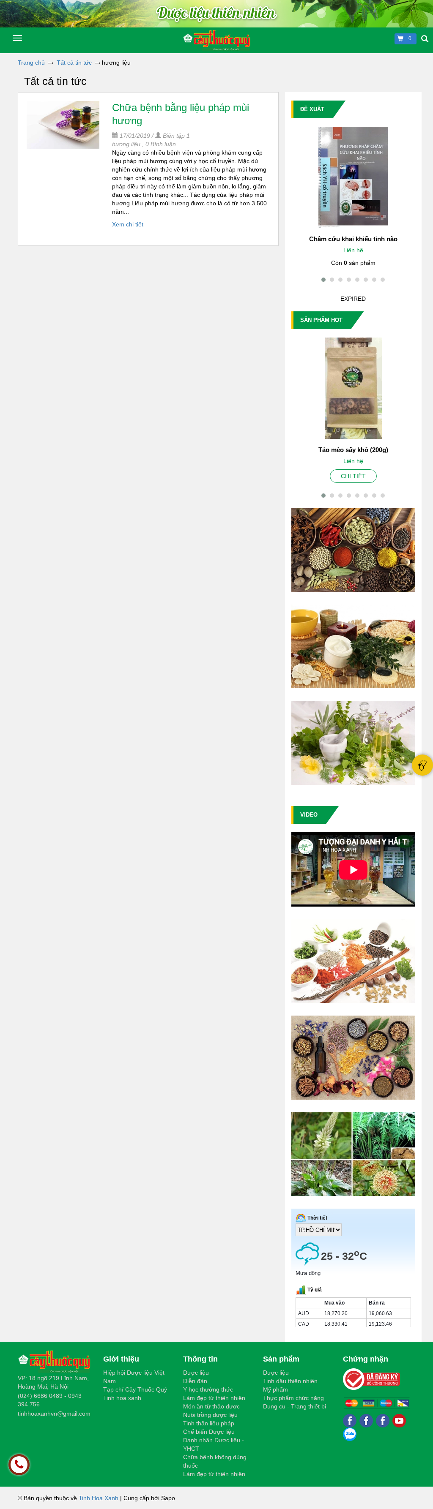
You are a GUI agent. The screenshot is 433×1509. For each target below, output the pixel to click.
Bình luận (160, 144)
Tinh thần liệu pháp (208, 1423)
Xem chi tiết (127, 224)
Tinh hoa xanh (122, 1398)
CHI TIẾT (353, 476)
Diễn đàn (195, 1381)
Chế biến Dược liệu (209, 1431)
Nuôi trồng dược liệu (210, 1414)
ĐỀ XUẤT (312, 109)
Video (309, 815)
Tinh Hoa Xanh (98, 1498)
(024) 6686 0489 (40, 1395)
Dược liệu (196, 1372)
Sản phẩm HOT (321, 320)
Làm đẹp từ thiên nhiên (214, 1398)
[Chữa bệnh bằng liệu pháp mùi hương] (63, 125)
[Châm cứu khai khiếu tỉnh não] (353, 177)
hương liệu (126, 144)
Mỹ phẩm (275, 1389)
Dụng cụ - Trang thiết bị (294, 1406)
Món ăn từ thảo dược (211, 1406)
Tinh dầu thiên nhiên (290, 1381)
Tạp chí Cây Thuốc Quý (135, 1389)
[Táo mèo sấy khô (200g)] (353, 388)
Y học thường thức (208, 1389)
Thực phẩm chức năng (293, 1398)
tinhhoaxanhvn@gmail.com (54, 1413)
